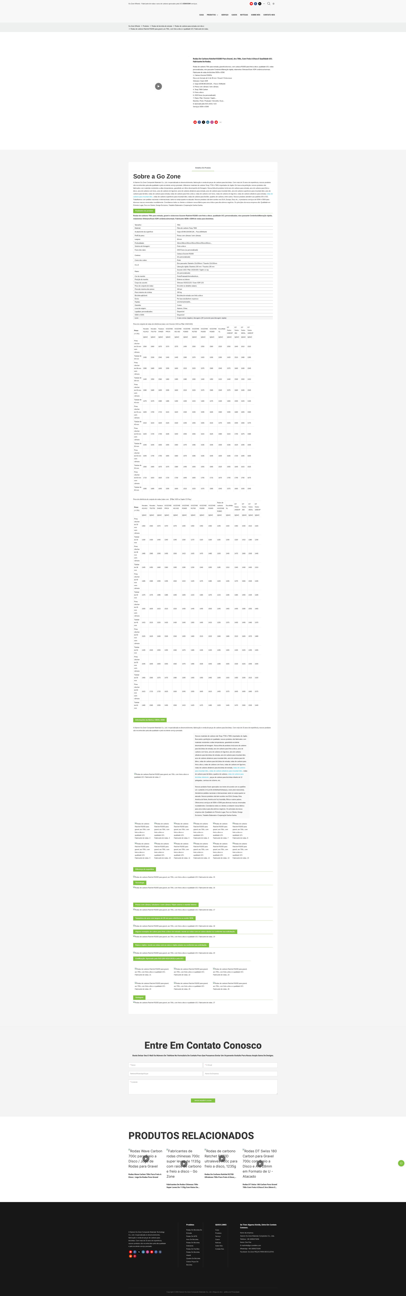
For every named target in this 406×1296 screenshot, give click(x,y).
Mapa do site (217, 1292)
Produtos (146, 26)
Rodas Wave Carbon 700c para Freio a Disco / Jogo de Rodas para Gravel (144, 1176)
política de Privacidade (231, 1292)
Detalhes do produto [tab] (203, 168)
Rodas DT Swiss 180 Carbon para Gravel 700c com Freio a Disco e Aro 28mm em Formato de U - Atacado (260, 1186)
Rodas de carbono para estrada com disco (189, 26)
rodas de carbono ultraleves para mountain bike (225, 771)
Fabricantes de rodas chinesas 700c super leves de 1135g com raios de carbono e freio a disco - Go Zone (182, 1186)
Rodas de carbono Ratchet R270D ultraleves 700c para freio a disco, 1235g (220, 1176)
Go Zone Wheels (134, 26)
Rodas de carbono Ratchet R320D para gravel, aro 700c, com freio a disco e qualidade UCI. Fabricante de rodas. (169, 29)
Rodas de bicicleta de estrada (162, 26)
